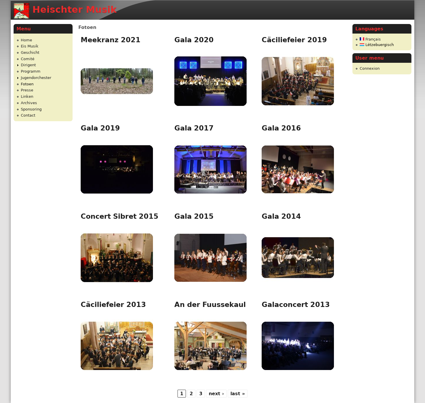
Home (26, 40)
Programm (30, 71)
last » (237, 393)
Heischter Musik (74, 9)
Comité (27, 59)
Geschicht (30, 52)
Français (372, 39)
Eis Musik (29, 46)
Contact (28, 115)
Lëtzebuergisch (379, 45)
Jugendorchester (36, 78)
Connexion (370, 68)
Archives (29, 103)
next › (216, 393)
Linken (27, 96)
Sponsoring (31, 109)
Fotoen (27, 84)
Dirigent (28, 65)
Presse (27, 90)
